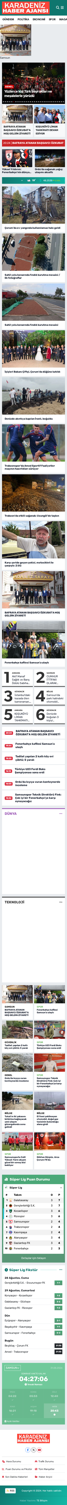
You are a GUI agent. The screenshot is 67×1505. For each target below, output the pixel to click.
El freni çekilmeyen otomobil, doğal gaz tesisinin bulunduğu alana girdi (48, 1120)
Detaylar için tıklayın (33, 1258)
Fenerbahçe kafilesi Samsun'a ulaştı (27, 662)
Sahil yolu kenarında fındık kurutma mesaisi (31, 324)
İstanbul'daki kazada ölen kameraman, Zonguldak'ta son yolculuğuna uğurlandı (23, 698)
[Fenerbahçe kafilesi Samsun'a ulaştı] (33, 639)
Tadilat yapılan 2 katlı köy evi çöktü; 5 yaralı (16, 1046)
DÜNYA (11, 814)
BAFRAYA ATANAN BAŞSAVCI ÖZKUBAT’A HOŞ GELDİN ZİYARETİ (32, 614)
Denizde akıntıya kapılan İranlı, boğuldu (29, 418)
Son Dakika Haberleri (16, 1476)
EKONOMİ (39, 19)
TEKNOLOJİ (14, 902)
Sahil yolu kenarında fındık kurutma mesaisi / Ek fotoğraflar (32, 276)
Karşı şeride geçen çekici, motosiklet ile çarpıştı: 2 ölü (29, 564)
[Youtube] (39, 1449)
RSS (11, 1490)
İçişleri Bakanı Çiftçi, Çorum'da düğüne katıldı (32, 371)
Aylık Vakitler (13, 1421)
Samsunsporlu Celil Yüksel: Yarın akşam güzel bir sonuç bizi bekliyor (15, 1161)
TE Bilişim (42, 1500)
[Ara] (57, 7)
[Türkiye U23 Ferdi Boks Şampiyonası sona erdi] (49, 1030)
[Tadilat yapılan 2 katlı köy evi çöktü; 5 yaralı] (17, 1030)
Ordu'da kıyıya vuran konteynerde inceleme (17, 1079)
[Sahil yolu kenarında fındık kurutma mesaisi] (33, 302)
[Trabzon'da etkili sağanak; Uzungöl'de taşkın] (33, 493)
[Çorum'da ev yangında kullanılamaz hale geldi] (33, 205)
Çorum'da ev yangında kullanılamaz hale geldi (32, 227)
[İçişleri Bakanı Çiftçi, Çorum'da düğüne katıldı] (33, 349)
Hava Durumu (13, 1461)
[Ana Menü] (62, 7)
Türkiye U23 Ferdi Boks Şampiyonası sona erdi (30, 771)
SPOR (52, 19)
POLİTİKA (23, 19)
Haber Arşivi (45, 1476)
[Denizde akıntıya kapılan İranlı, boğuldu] (33, 396)
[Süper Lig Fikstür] (60, 1269)
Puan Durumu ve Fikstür (19, 1469)
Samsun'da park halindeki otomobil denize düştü (55, 698)
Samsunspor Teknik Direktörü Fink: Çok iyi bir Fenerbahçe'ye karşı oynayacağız (38, 798)
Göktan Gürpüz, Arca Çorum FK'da (48, 1158)
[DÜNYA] (60, 813)
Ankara (16, 673)
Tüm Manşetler (46, 1469)
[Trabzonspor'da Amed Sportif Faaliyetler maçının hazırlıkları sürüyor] (33, 443)
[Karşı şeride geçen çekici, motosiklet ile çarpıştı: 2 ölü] (33, 539)
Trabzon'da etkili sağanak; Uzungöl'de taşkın (32, 515)
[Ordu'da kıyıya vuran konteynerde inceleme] (17, 1062)
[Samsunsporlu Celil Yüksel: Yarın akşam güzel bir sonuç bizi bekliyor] (17, 1141)
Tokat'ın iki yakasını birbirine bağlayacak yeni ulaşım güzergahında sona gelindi (15, 1121)
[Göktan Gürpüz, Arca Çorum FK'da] (49, 1141)
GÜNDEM (8, 19)
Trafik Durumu (46, 1461)
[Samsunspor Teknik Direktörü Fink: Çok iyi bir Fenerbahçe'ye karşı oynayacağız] (49, 1062)
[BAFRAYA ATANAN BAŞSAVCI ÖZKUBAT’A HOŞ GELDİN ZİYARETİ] (33, 589)
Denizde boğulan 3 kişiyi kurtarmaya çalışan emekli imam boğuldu (54, 717)
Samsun (51, 673)
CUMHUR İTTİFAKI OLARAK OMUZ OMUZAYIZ (53, 680)
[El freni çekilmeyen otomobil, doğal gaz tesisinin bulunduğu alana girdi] (49, 1101)
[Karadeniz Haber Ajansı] (26, 8)
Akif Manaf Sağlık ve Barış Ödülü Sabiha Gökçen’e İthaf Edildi (21, 680)
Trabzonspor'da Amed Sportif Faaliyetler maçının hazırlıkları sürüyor (30, 467)
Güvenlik (19, 691)
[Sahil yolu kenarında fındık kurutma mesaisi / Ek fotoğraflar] (33, 252)
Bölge (50, 691)
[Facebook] (27, 1449)
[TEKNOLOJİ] (60, 902)
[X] (33, 1449)
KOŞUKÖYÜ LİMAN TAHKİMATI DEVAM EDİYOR (21, 717)
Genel (8, 1075)
